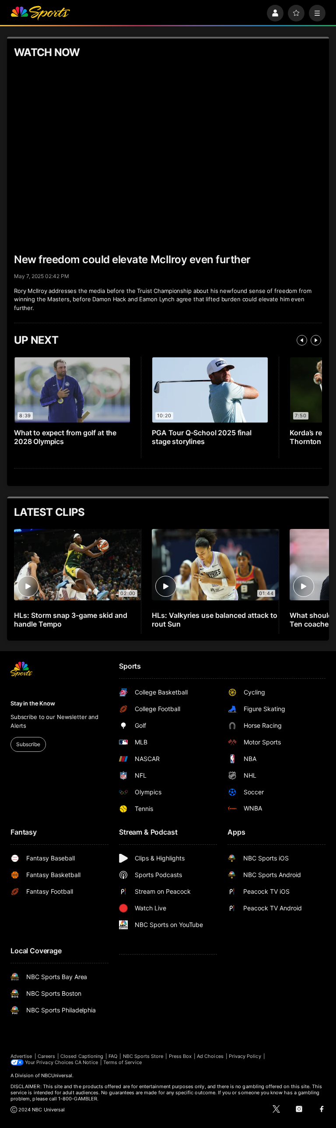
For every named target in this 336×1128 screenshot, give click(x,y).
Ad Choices (210, 1056)
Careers (46, 1056)
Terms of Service (122, 1062)
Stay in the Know (32, 703)
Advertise (21, 1056)
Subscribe (28, 744)
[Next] (316, 340)
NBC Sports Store (143, 1056)
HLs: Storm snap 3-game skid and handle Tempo (70, 619)
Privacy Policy (245, 1056)
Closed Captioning (81, 1056)
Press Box (180, 1056)
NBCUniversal (57, 1075)
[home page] (40, 13)
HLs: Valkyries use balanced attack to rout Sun (214, 619)
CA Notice (86, 1062)
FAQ (112, 1056)
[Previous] (302, 340)
